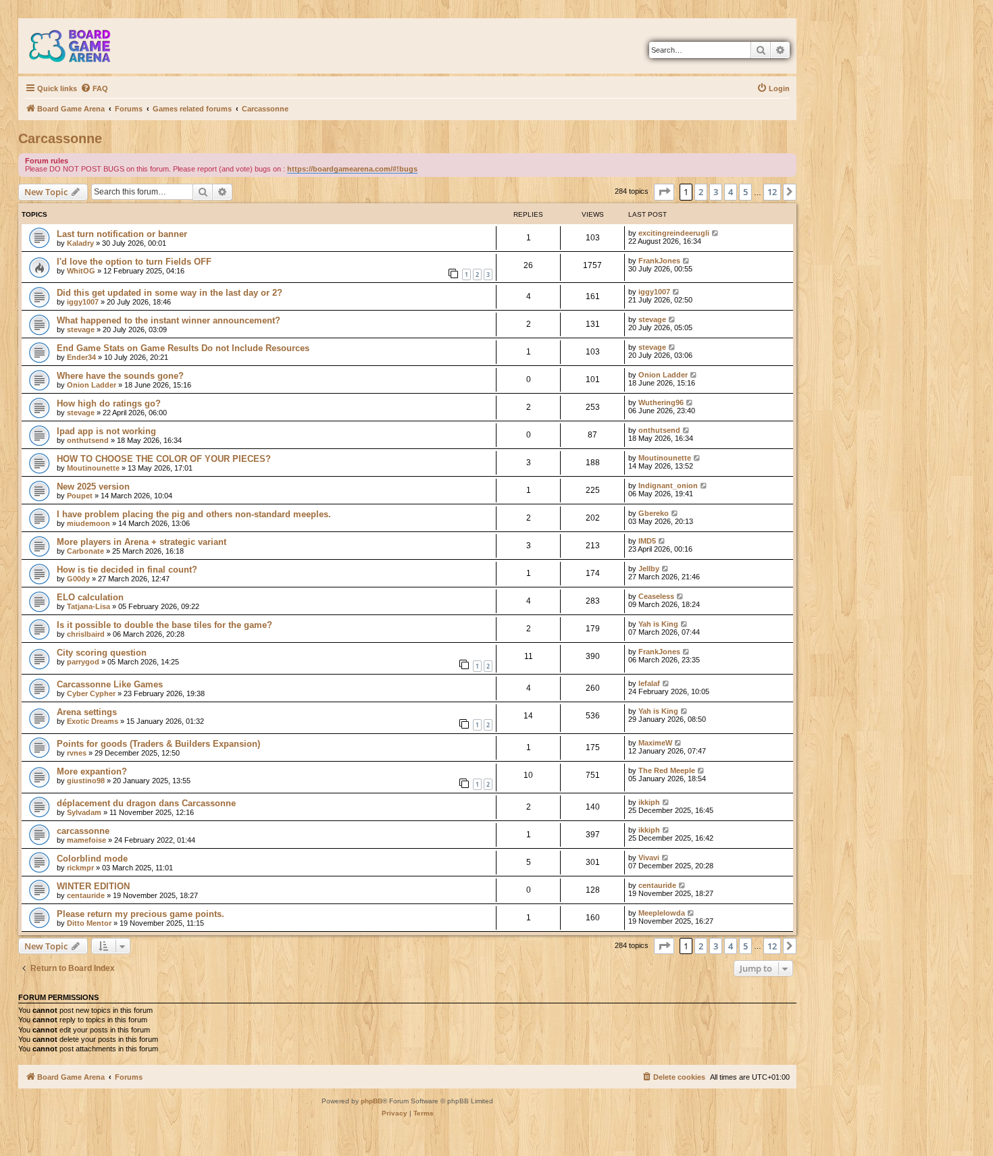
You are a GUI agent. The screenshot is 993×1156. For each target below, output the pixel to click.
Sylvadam (84, 812)
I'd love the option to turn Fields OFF (134, 262)
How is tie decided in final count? (127, 569)
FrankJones (659, 261)
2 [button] (700, 192)
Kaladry (80, 243)
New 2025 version (93, 486)
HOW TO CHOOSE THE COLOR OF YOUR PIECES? (164, 459)
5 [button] (745, 192)
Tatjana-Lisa (88, 606)
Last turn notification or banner (122, 234)
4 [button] (730, 192)
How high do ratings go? (109, 403)
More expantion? (92, 771)
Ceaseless (656, 596)
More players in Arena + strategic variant (141, 542)
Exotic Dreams (92, 721)
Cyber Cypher (91, 693)
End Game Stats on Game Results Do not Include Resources (183, 348)
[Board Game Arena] (80, 46)
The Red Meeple (666, 770)
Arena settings (87, 712)
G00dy (78, 579)
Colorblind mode (92, 858)
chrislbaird (86, 634)
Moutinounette (93, 468)
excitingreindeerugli (673, 233)
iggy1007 (83, 302)
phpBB (371, 1101)
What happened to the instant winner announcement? (168, 320)
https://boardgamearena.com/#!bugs (352, 169)
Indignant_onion (668, 485)
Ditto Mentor (89, 923)
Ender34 (81, 357)
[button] (664, 192)
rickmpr (80, 868)
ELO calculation (90, 597)
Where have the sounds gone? (120, 376)
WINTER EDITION (93, 886)
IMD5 (647, 541)
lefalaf (649, 683)
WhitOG (81, 271)
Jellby (648, 568)
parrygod (83, 662)
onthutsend (88, 440)
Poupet (80, 496)
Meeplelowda (661, 913)
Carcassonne (60, 138)
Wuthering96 (661, 402)
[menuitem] (94, 88)
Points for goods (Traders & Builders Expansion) (158, 744)
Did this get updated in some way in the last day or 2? (169, 293)
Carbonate (85, 551)
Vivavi (648, 857)
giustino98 (86, 781)
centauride (86, 895)
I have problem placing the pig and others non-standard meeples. (194, 514)
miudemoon (88, 523)
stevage (81, 329)
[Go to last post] (715, 233)
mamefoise (86, 840)
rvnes (76, 753)
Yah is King (658, 624)
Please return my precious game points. (140, 914)
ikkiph (649, 802)
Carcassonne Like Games (110, 684)
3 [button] (715, 192)
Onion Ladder (91, 385)
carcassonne (83, 831)
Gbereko (653, 513)
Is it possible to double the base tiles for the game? (164, 625)
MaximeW (655, 743)
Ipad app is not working (106, 431)
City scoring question (102, 653)
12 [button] (772, 192)
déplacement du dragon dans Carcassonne (146, 803)
